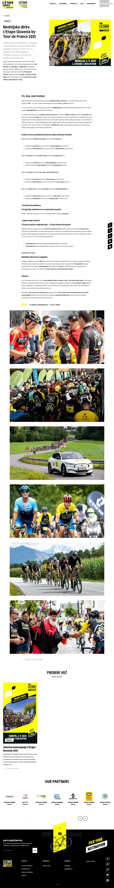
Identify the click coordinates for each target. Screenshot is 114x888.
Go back (7, 15)
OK (35, 850)
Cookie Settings (90, 861)
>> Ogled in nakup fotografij (31, 220)
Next (85, 818)
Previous (80, 818)
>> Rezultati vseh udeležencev (31, 205)
